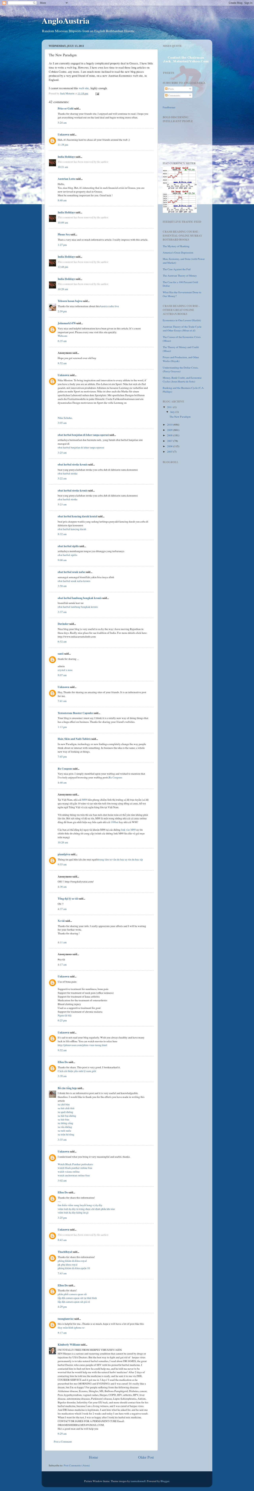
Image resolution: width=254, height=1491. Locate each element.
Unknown (63, 134)
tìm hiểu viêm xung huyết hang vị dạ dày (80, 1205)
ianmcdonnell (138, 1481)
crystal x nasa (65, 670)
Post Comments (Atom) (77, 1465)
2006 (170, 446)
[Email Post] (97, 93)
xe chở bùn (64, 1104)
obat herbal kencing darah (72, 529)
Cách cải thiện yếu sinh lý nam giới (77, 1071)
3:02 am (62, 1180)
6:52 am (62, 641)
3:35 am (62, 1139)
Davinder (63, 624)
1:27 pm (62, 245)
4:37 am (62, 909)
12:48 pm (63, 267)
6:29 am (62, 1433)
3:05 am (62, 423)
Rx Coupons (65, 769)
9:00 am (62, 560)
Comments (173, 95)
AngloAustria (65, 20)
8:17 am (62, 1332)
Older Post (146, 1457)
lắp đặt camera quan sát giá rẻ (74, 1301)
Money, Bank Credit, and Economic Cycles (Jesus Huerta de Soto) (182, 379)
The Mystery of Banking (176, 246)
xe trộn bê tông (66, 1134)
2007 (170, 441)
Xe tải (61, 921)
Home (93, 1457)
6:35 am (62, 341)
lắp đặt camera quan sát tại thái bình (77, 1298)
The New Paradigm (180, 416)
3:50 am (62, 586)
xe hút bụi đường (67, 1116)
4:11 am (62, 942)
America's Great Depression (178, 252)
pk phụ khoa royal (67, 1264)
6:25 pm (62, 1020)
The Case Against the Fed (176, 269)
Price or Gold (65, 108)
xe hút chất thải (66, 1108)
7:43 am (62, 1273)
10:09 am (63, 222)
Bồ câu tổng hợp (67, 1088)
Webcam (62, 336)
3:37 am (62, 612)
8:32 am (62, 534)
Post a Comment (63, 1441)
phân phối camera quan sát (72, 1294)
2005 (170, 451)
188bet (114, 822)
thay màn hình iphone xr (71, 1327)
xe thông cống (65, 1123)
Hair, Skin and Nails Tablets (74, 739)
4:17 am (62, 964)
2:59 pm (62, 311)
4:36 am (62, 886)
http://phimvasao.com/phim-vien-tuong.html (82, 1045)
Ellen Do (63, 1062)
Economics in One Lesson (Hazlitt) (182, 320)
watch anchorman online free (74, 1175)
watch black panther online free (75, 1168)
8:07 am (62, 675)
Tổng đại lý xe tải (68, 899)
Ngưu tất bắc (65, 1015)
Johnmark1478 (67, 323)
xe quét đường (65, 1112)
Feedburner (169, 107)
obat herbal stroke (67, 473)
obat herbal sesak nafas (71, 572)
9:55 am (62, 864)
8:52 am (62, 363)
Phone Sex (64, 234)
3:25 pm (62, 1217)
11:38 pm (63, 144)
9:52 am (62, 1050)
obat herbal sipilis (68, 546)
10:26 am (63, 289)
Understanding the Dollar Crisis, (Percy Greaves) (180, 369)
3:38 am (62, 1076)
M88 (84, 799)
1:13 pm (62, 727)
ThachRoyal (65, 1252)
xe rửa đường (65, 1127)
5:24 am (62, 122)
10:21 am (63, 167)
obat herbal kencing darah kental (77, 516)
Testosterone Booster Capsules (75, 713)
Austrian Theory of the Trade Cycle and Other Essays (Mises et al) (182, 328)
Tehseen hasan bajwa (70, 301)
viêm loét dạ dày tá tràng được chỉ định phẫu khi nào (86, 1209)
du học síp (137, 859)
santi (61, 654)
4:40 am (62, 782)
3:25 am (62, 452)
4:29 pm (62, 1306)
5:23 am (62, 504)
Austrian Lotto (66, 179)
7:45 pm (62, 756)
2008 (170, 435)
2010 (170, 424)
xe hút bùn (63, 1119)
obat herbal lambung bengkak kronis (80, 598)
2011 (170, 407)
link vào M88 (128, 829)
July (172, 412)
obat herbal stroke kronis (73, 464)
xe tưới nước (64, 1130)
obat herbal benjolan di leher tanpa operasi (83, 435)
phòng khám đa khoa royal (72, 1261)
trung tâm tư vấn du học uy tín (114, 859)
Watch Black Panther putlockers (75, 1164)
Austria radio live (109, 306)
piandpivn (64, 854)
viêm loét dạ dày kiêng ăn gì (73, 1212)
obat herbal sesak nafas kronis (74, 581)
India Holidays (66, 157)
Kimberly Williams (69, 1345)
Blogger (165, 1481)
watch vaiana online (69, 1171)
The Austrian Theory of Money (180, 275)
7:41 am (62, 701)
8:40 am (62, 200)
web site (84, 88)
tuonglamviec (66, 1319)
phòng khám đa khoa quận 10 (74, 1268)
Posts (170, 89)
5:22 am (62, 478)
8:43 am (62, 1240)
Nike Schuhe (65, 418)
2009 (170, 430)
